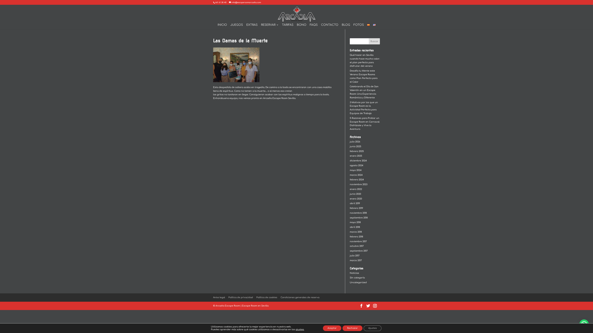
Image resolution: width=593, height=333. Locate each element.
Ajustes (372, 328)
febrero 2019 (356, 208)
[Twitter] (368, 306)
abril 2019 (355, 203)
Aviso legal (219, 297)
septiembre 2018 (359, 218)
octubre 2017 (357, 246)
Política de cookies (266, 297)
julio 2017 (355, 256)
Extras (252, 25)
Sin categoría (357, 278)
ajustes (300, 329)
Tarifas (287, 25)
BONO (301, 25)
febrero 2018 (356, 237)
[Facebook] (361, 306)
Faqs (314, 25)
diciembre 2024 (358, 161)
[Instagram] (375, 306)
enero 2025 (356, 156)
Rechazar (352, 328)
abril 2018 (355, 227)
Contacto (329, 25)
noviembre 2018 (358, 213)
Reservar (268, 25)
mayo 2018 (355, 222)
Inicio (222, 25)
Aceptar (332, 328)
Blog (346, 25)
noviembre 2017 (358, 241)
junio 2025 (355, 146)
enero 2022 (356, 189)
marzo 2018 (356, 232)
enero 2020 (356, 199)
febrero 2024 (357, 180)
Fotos (358, 25)
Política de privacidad (240, 297)
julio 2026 (355, 142)
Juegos (236, 25)
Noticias (354, 273)
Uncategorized (358, 282)
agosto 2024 (356, 165)
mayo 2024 (356, 170)
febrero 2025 (357, 151)
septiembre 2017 (359, 251)
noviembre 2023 (358, 184)
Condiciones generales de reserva (300, 297)
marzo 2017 (356, 260)
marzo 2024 (356, 175)
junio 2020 (355, 194)
